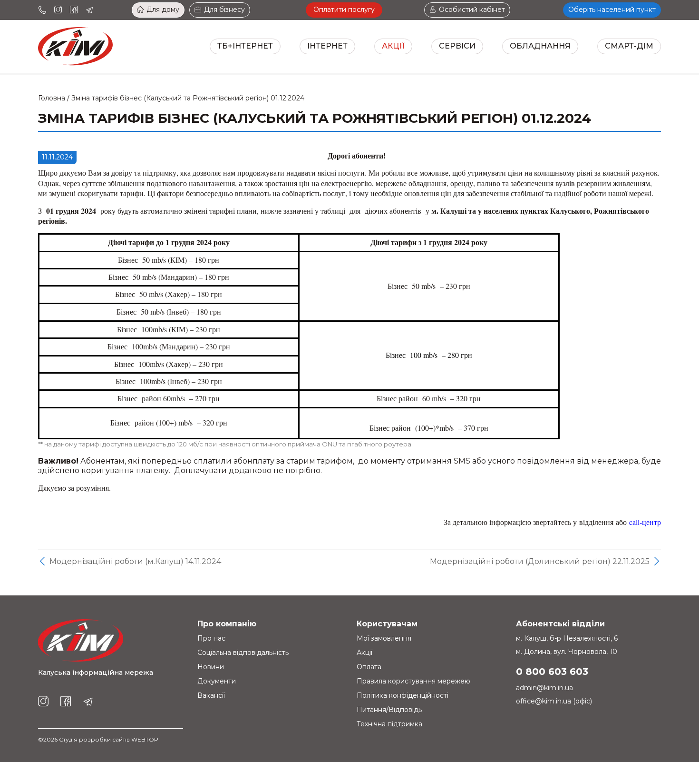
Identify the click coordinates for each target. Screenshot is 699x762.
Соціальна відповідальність (243, 652)
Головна (51, 98)
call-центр (645, 522)
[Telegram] (89, 10)
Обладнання (540, 45)
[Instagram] (58, 10)
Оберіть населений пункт (612, 9)
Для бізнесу (224, 9)
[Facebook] (73, 10)
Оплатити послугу (344, 9)
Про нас (211, 638)
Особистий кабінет (472, 9)
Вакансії (211, 695)
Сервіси (457, 45)
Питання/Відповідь (389, 709)
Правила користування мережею (413, 681)
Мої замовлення (384, 638)
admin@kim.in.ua (544, 687)
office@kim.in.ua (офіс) (554, 701)
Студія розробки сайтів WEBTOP (108, 739)
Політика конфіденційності (402, 695)
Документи (216, 681)
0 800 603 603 (552, 671)
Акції (393, 45)
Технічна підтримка (389, 724)
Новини (210, 667)
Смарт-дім (629, 45)
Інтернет (327, 45)
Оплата (369, 667)
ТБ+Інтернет (245, 45)
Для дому (162, 9)
